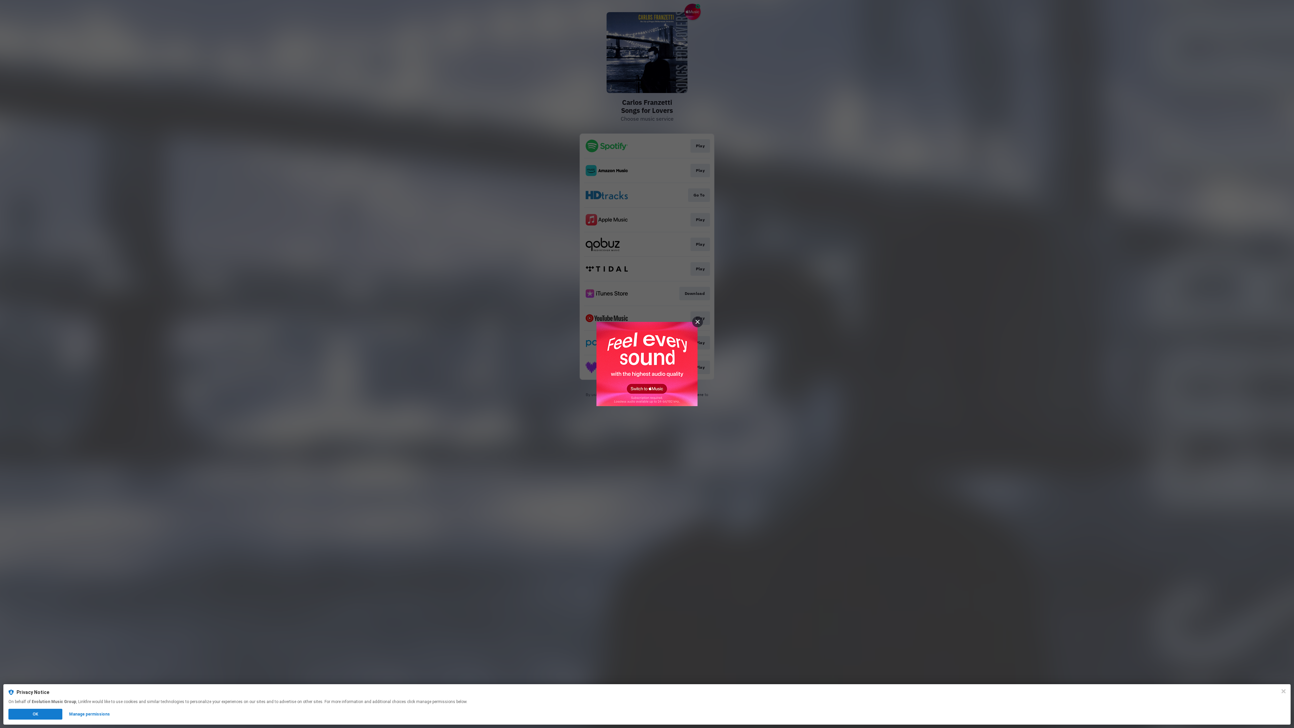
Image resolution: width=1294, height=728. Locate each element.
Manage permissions (89, 714)
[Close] (1283, 691)
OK (35, 714)
